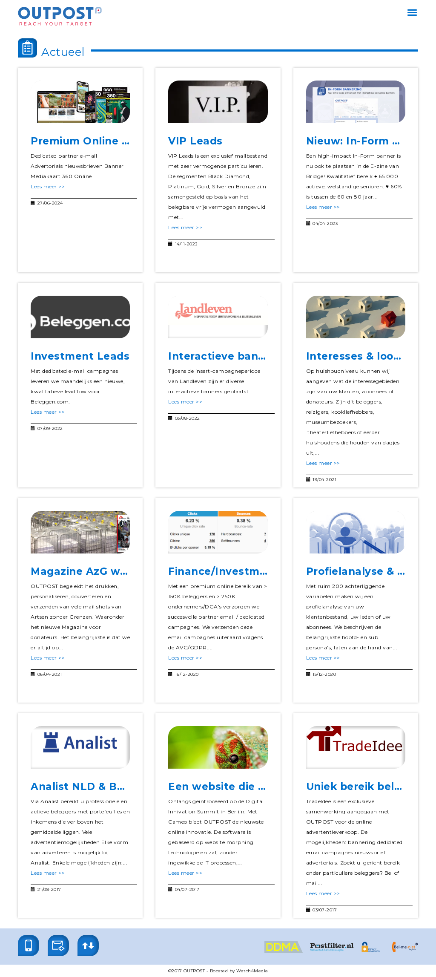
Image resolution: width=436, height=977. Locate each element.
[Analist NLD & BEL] (80, 747)
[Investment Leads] (80, 317)
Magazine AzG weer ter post (107, 571)
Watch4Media (252, 971)
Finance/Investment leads (239, 571)
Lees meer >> (48, 186)
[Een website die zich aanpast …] (217, 747)
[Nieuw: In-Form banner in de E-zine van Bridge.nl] (355, 102)
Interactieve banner (222, 356)
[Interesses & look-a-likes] (355, 317)
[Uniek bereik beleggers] (355, 747)
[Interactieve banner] (217, 317)
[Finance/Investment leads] (217, 532)
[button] (28, 945)
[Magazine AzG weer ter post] (80, 532)
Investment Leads (80, 356)
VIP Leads (195, 141)
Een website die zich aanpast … (253, 787)
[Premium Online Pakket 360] (80, 102)
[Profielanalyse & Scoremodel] (355, 532)
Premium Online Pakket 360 (107, 141)
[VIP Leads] (217, 102)
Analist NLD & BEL (81, 787)
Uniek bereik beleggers (369, 787)
